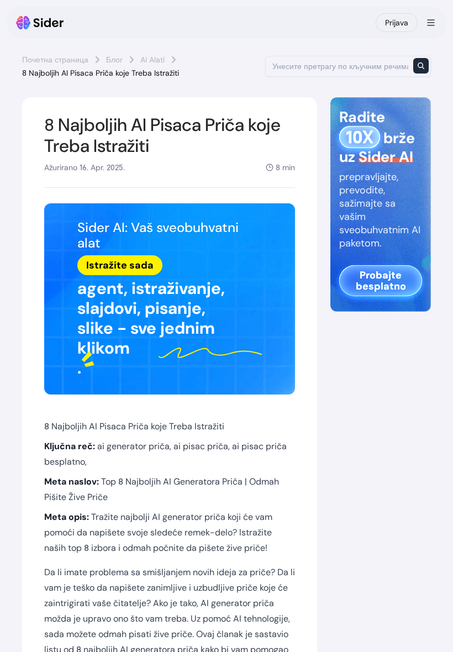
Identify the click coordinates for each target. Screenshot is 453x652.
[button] (169, 299)
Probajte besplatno (381, 281)
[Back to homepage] (40, 22)
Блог (114, 60)
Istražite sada (120, 265)
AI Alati (152, 60)
